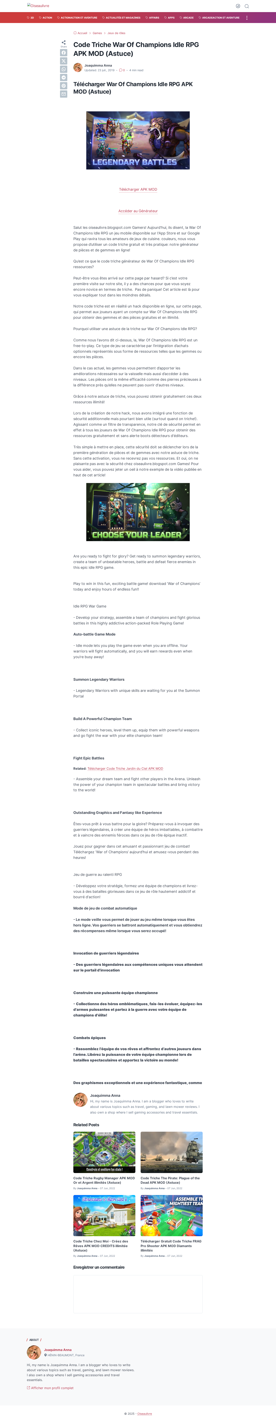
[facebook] (63, 52)
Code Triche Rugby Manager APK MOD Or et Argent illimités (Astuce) (104, 1180)
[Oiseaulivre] (40, 6)
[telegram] (63, 77)
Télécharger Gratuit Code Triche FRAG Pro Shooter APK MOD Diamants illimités (171, 1245)
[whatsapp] (63, 69)
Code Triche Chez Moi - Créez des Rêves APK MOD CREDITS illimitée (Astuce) (100, 1245)
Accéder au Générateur (138, 211)
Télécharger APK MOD (138, 189)
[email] (63, 94)
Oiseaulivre (144, 1413)
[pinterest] (63, 85)
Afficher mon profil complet (52, 1388)
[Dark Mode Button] (238, 6)
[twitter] (63, 61)
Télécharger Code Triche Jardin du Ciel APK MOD (125, 768)
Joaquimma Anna (58, 1350)
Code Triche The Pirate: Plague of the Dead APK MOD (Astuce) (170, 1180)
